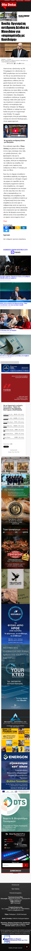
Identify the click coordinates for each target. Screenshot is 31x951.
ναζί (17, 362)
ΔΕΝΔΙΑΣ (4, 362)
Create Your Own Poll (13, 452)
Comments (13, 450)
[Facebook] (6, 227)
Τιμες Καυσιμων (19, 0)
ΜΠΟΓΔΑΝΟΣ (11, 362)
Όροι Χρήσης (15, 889)
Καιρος (12, 0)
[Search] (26, 865)
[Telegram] (6, 230)
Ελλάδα (22, 63)
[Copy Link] (18, 227)
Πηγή (5, 221)
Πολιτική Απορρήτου (15, 893)
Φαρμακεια (7, 0)
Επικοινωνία (15, 885)
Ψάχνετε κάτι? (15, 862)
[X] (12, 227)
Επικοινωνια (27, 0)
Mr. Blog (17, 63)
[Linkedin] (24, 227)
